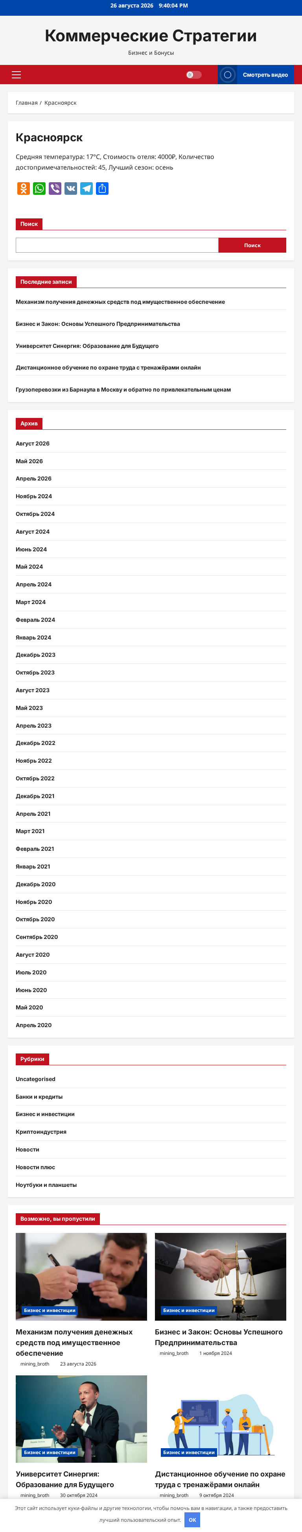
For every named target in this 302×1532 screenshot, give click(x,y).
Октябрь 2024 (35, 513)
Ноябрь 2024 (34, 496)
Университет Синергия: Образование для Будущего (87, 345)
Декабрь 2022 (35, 742)
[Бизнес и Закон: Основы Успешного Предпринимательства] (220, 1277)
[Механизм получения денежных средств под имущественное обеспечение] (81, 1277)
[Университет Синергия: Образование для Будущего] (81, 1419)
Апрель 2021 (33, 813)
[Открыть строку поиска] (210, 74)
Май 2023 (29, 707)
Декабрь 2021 (35, 796)
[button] (16, 75)
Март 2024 (31, 602)
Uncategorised (35, 1079)
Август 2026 (33, 443)
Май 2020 (29, 1007)
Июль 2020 (31, 972)
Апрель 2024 (34, 584)
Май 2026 (29, 461)
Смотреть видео (265, 74)
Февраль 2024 (35, 619)
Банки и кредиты (39, 1096)
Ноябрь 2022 (34, 760)
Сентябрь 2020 (37, 936)
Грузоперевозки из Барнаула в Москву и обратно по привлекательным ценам (123, 389)
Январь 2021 (33, 866)
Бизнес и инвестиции (45, 1114)
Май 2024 (29, 566)
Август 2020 (33, 954)
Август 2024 (33, 531)
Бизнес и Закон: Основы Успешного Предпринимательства (98, 323)
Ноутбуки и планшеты (46, 1184)
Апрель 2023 (34, 725)
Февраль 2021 (35, 848)
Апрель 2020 (34, 1025)
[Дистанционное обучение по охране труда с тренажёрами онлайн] (220, 1419)
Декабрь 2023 (35, 654)
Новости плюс (35, 1167)
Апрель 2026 (34, 478)
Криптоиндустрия (41, 1131)
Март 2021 (30, 831)
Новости (27, 1149)
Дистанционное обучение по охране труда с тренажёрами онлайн (108, 367)
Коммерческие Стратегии (151, 35)
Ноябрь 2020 (34, 901)
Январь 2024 (33, 637)
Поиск (29, 223)
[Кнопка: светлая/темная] (194, 75)
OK (192, 1519)
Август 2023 (33, 690)
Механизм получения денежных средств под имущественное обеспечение (120, 301)
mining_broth (34, 1363)
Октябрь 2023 (35, 672)
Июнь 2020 (31, 990)
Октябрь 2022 (35, 778)
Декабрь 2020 (35, 884)
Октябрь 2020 (35, 919)
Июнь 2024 (31, 549)
